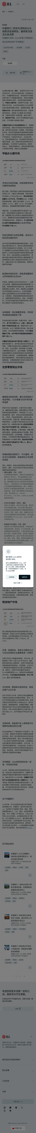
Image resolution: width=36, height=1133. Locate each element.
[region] (18, 566)
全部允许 (24, 577)
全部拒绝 (11, 577)
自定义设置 (18, 583)
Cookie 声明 (11, 571)
